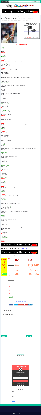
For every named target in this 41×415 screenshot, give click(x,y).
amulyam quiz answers (8, 16)
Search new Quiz (20, 301)
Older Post (29, 336)
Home (2, 16)
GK (21, 16)
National (24, 16)
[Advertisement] (20, 347)
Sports (31, 16)
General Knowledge (16, 16)
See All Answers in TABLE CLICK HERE (20, 44)
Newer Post (4, 336)
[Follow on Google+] (21, 385)
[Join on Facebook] (17, 385)
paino (13, 363)
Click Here (24, 248)
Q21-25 (28, 16)
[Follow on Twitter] (19, 385)
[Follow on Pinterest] (23, 385)
